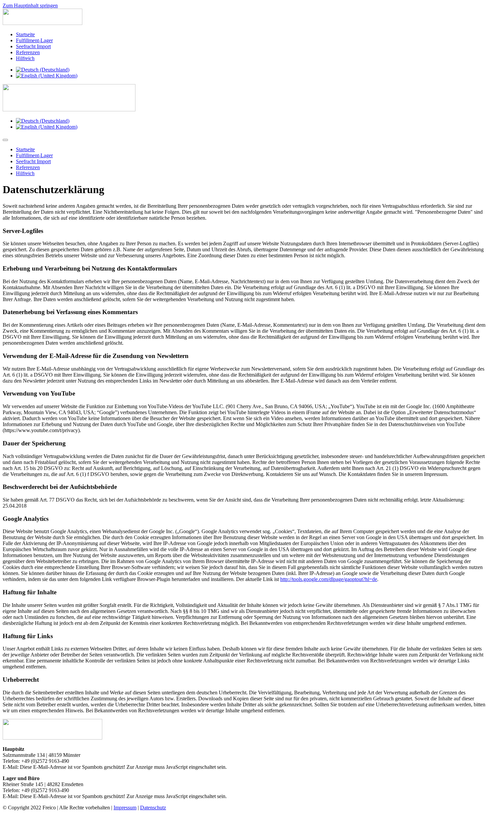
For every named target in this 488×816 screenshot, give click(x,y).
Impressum (125, 807)
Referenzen (28, 52)
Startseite (25, 34)
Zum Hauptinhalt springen (30, 5)
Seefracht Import (33, 46)
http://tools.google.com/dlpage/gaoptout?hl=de (328, 579)
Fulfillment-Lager (34, 40)
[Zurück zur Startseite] (42, 23)
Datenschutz (153, 807)
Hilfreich (25, 58)
